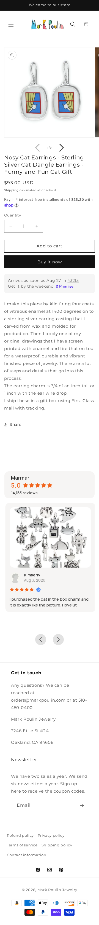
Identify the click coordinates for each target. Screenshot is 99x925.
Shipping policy (57, 845)
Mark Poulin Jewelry (57, 889)
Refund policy (20, 835)
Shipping (11, 190)
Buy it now (49, 261)
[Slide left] (37, 148)
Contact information (26, 855)
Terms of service (22, 845)
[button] (11, 24)
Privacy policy (51, 835)
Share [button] (15, 424)
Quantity (12, 215)
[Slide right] (62, 148)
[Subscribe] (82, 805)
